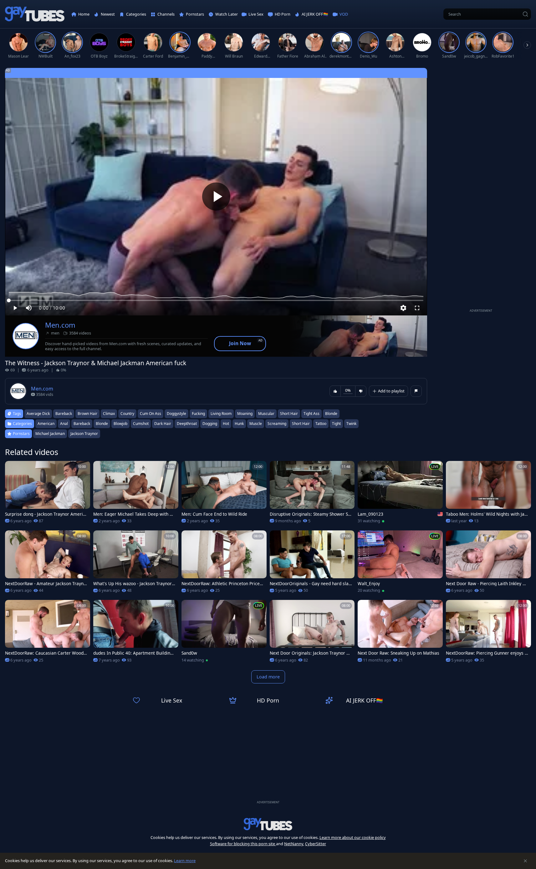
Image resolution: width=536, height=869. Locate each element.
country (127, 413)
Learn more (185, 860)
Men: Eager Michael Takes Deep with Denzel (134, 514)
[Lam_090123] (400, 494)
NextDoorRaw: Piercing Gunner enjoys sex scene (486, 653)
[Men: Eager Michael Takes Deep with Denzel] (135, 494)
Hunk (239, 423)
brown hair (87, 413)
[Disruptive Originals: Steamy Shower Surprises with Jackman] (312, 494)
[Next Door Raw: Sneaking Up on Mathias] (400, 633)
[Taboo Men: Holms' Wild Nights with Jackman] (488, 494)
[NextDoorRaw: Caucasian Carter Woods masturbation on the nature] (47, 633)
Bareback (82, 423)
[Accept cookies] (525, 860)
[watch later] (13, 468)
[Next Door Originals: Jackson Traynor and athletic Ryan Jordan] (312, 633)
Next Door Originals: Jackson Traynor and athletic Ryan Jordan (310, 653)
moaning (245, 413)
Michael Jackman (50, 433)
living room (221, 413)
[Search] (525, 14)
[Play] (216, 196)
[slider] (216, 300)
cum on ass (150, 413)
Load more (268, 677)
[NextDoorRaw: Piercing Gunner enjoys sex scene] (488, 633)
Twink (351, 423)
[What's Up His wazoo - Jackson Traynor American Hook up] (135, 563)
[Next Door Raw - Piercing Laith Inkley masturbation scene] (488, 563)
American (46, 423)
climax (109, 413)
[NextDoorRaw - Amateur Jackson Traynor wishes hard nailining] (47, 563)
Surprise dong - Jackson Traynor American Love (45, 514)
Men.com (60, 325)
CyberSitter (315, 843)
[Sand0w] (224, 633)
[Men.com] (26, 336)
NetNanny (293, 843)
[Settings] (403, 308)
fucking (198, 413)
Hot (226, 423)
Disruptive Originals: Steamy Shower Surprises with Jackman (310, 514)
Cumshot (141, 423)
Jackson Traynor (84, 433)
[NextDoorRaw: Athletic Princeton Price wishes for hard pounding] (224, 563)
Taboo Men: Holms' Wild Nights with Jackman (486, 514)
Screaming (277, 423)
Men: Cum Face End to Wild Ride (214, 514)
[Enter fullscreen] (417, 308)
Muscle (255, 423)
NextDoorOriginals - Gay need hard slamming (309, 583)
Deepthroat (187, 423)
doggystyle (176, 413)
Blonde (102, 423)
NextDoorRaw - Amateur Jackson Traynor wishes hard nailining (45, 583)
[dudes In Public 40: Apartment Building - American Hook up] (135, 633)
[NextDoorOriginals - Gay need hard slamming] (312, 563)
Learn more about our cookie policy (352, 837)
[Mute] (29, 308)
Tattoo (320, 423)
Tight (336, 423)
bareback (63, 413)
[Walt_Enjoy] (400, 563)
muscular (266, 413)
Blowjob (120, 423)
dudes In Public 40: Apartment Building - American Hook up (134, 653)
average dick (38, 413)
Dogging (209, 423)
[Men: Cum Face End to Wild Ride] (224, 494)
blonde (331, 413)
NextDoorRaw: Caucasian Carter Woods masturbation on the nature (45, 653)
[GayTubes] (34, 14)
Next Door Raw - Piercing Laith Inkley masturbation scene (486, 583)
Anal (64, 423)
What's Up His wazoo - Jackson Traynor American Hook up (132, 583)
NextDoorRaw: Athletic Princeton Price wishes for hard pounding (220, 583)
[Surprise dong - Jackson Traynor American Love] (47, 494)
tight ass (311, 413)
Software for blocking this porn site (243, 843)
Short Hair (301, 423)
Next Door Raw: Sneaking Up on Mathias (398, 653)
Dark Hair (162, 423)
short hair (289, 413)
